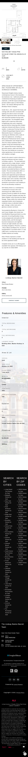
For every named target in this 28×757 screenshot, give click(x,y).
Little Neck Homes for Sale (8, 585)
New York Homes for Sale (8, 502)
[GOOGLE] (18, 679)
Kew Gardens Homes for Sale (9, 533)
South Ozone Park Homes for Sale (9, 553)
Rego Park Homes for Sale (8, 516)
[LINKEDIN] (14, 679)
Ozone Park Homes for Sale (8, 527)
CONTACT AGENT (14, 300)
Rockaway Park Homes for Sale (9, 591)
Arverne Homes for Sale (8, 605)
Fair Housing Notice (8, 660)
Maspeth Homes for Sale (8, 497)
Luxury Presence (18, 684)
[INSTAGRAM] (10, 679)
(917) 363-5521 (6, 289)
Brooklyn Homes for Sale (8, 522)
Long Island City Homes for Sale (8, 491)
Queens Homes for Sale (8, 539)
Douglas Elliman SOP (19, 660)
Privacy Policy (20, 692)
